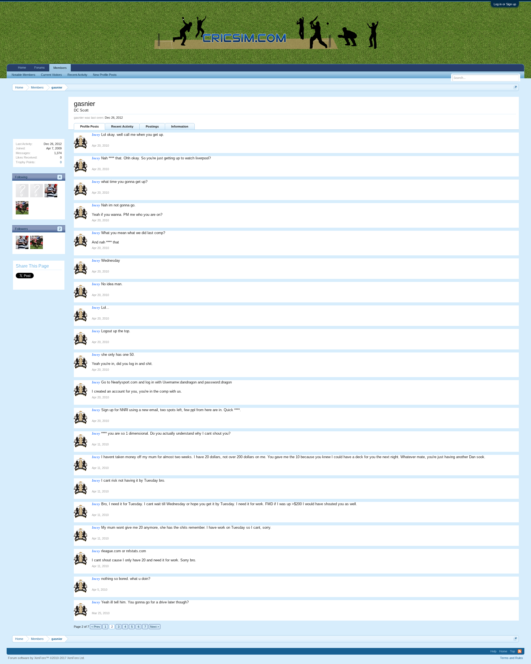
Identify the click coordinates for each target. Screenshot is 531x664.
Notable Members (23, 74)
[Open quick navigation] (515, 87)
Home (22, 67)
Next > (154, 626)
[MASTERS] (50, 191)
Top (512, 651)
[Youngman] (21, 191)
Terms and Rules (511, 658)
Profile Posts (89, 126)
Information (179, 126)
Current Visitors (51, 74)
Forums (39, 67)
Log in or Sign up (505, 4)
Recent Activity (122, 126)
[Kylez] (21, 209)
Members (60, 67)
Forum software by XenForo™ (46, 658)
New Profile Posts (105, 74)
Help (493, 651)
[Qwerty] (36, 191)
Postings (152, 126)
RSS (520, 651)
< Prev (95, 626)
